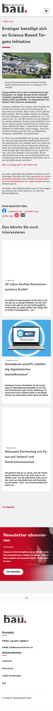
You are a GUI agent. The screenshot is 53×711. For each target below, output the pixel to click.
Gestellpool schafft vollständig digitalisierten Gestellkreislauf (26, 369)
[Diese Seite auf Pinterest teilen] (17, 216)
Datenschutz (7, 668)
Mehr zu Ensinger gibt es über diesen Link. (20, 165)
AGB (4, 683)
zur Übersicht (8, 507)
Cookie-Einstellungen (11, 676)
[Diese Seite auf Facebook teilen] (4, 212)
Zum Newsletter (13, 572)
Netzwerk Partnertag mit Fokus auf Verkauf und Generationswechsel (26, 457)
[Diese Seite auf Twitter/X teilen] (16, 212)
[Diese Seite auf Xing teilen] (8, 216)
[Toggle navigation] (46, 10)
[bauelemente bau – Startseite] (14, 620)
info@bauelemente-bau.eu (21, 647)
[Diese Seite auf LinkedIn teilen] (32, 212)
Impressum (7, 661)
